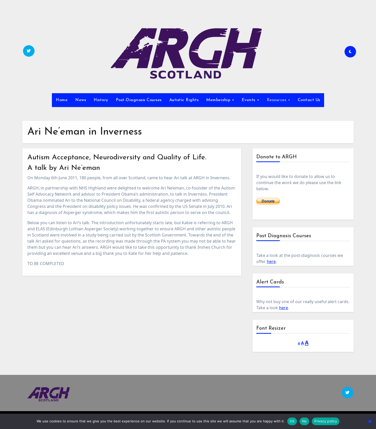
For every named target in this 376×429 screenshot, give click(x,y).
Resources (277, 100)
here (271, 261)
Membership (219, 100)
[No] (369, 421)
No (304, 421)
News (80, 100)
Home (62, 100)
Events (249, 100)
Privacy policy (325, 421)
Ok (292, 421)
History (101, 100)
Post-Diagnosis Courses (139, 100)
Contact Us (309, 100)
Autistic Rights (184, 100)
